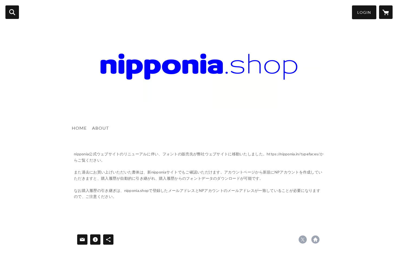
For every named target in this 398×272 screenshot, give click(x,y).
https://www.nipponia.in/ (315, 239)
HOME (79, 127)
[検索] (12, 12)
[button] (364, 12)
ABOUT (100, 127)
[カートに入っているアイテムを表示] (386, 12)
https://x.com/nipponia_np (303, 239)
